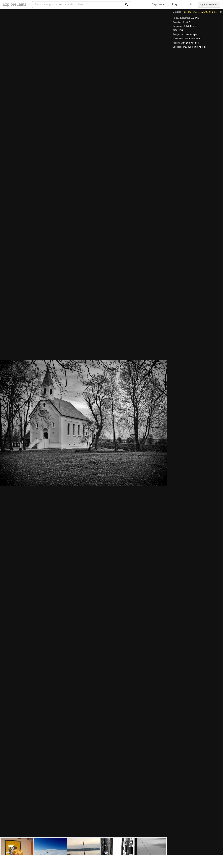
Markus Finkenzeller (194, 46)
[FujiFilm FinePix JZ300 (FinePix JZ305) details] (220, 12)
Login (175, 4)
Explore (157, 4)
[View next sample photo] (160, 423)
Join (190, 4)
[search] (126, 4)
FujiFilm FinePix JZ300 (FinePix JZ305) (200, 11)
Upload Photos (208, 4)
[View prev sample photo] (6, 423)
